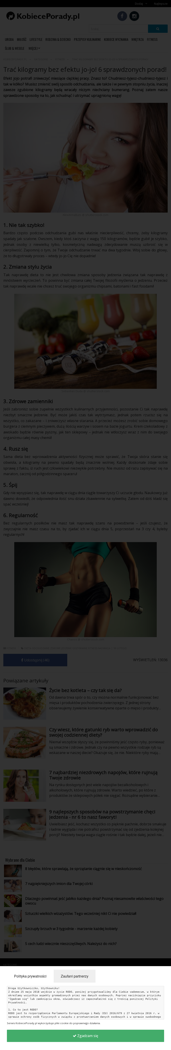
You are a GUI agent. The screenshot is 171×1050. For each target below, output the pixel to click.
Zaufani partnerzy (74, 976)
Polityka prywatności (30, 976)
